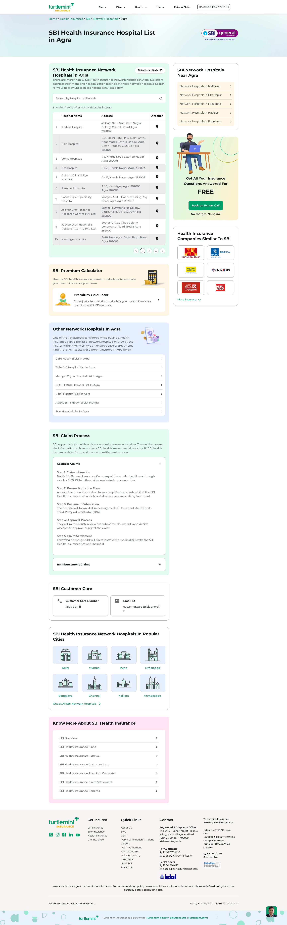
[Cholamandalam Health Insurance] (220, 270)
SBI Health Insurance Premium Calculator (87, 773)
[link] (136, 250)
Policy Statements (201, 903)
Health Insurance (71, 18)
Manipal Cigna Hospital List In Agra (79, 376)
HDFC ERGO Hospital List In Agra (77, 385)
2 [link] (149, 250)
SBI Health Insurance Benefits (79, 790)
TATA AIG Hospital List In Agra (75, 367)
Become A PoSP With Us (214, 6)
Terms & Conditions (227, 903)
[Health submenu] (145, 7)
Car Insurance (95, 827)
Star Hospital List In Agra (72, 411)
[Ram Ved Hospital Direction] (157, 188)
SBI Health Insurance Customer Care (84, 764)
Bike (119, 7)
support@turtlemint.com (177, 855)
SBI (88, 18)
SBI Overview (68, 738)
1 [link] (142, 250)
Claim (124, 835)
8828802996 (214, 853)
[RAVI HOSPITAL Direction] (157, 144)
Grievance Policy (130, 855)
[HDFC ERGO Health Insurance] (220, 287)
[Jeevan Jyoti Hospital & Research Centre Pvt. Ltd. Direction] (157, 227)
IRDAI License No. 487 (216, 830)
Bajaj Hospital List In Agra (72, 393)
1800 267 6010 (171, 852)
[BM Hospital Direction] (157, 168)
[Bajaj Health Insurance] (220, 253)
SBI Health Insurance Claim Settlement (85, 782)
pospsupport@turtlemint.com (180, 868)
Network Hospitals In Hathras (199, 112)
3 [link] (156, 250)
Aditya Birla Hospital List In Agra (77, 402)
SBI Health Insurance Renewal (79, 755)
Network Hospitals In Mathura (200, 86)
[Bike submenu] (123, 7)
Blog (123, 831)
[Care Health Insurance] (191, 270)
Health (139, 7)
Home (53, 18)
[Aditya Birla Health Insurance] (191, 253)
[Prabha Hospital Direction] (157, 127)
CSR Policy (127, 859)
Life (158, 7)
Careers (125, 843)
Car (101, 7)
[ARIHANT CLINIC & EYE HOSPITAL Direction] (157, 178)
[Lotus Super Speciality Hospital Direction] (157, 199)
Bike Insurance (96, 831)
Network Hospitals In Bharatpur (201, 95)
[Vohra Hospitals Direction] (157, 159)
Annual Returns (130, 851)
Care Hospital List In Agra (72, 358)
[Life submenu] (162, 7)
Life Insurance (96, 839)
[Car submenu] (105, 7)
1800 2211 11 (73, 606)
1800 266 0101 (171, 865)
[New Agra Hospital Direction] (157, 239)
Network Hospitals (106, 18)
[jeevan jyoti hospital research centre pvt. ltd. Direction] (157, 212)
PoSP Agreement (131, 847)
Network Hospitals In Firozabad (200, 103)
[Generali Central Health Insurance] (191, 287)
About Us (126, 827)
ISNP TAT (126, 863)
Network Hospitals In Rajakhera (200, 121)
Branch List (127, 867)
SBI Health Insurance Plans (77, 746)
